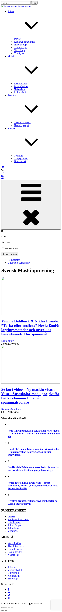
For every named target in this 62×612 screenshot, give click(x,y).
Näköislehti (19, 89)
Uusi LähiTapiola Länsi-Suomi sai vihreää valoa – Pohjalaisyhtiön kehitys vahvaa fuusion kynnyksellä (33, 452)
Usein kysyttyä (21, 125)
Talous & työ (20, 47)
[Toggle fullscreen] (9, 607)
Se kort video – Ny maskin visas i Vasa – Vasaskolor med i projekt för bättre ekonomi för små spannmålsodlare (30, 395)
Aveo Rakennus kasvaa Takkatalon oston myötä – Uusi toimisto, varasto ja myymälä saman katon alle (34, 433)
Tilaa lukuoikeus (22, 122)
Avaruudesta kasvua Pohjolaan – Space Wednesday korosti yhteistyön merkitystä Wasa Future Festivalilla (33, 485)
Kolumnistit (20, 92)
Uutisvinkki (20, 161)
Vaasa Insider (24, 6)
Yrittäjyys (19, 53)
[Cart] (2, 166)
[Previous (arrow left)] (2, 610)
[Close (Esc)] (2, 607)
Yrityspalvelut (21, 158)
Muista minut (11, 248)
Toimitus (18, 155)
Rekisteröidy (14, 259)
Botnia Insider (21, 86)
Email (4, 236)
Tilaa (3, 172)
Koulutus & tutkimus (24, 41)
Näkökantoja (20, 44)
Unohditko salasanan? (19, 262)
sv (2, 175)
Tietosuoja (13, 578)
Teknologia (19, 50)
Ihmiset (17, 38)
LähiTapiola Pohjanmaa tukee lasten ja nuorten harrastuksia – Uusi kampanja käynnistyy (33, 468)
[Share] (5, 607)
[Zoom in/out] (12, 607)
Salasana (5, 242)
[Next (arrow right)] (5, 610)
